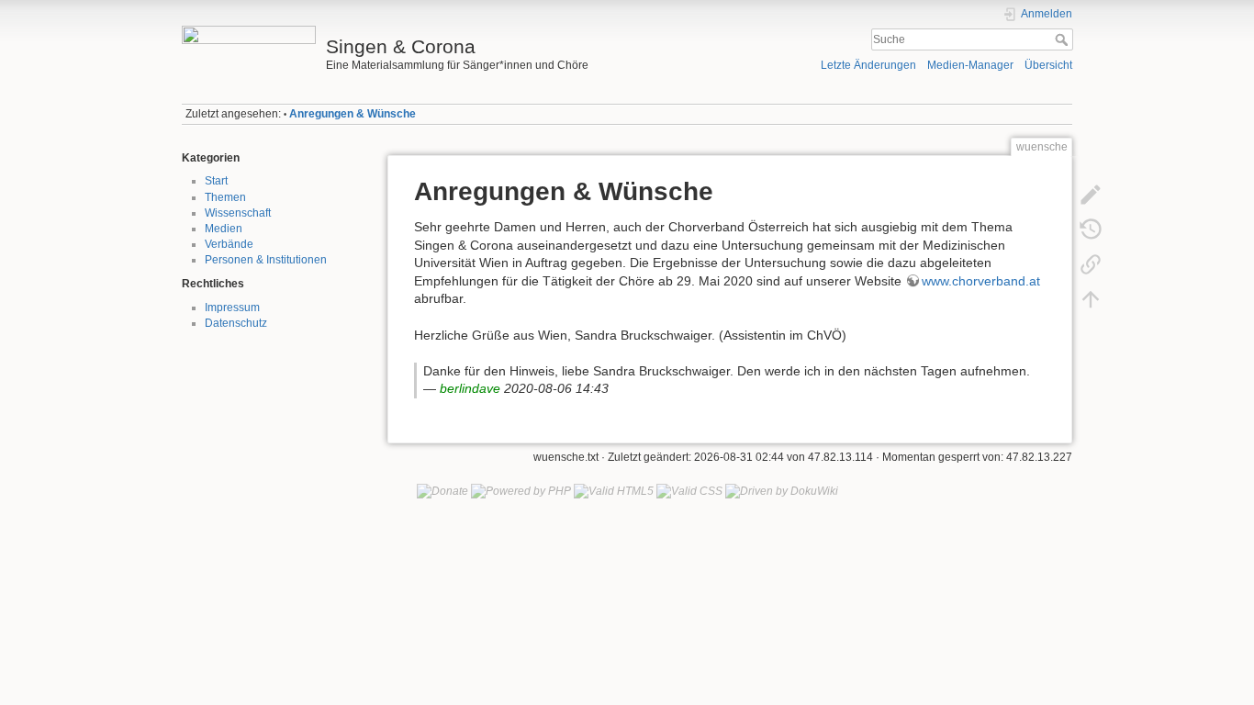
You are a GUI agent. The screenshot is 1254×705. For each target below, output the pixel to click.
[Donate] (442, 490)
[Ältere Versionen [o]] (1090, 229)
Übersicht (1048, 65)
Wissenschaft (238, 213)
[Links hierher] (1090, 264)
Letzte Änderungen (868, 65)
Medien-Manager (970, 65)
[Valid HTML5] (614, 490)
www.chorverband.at (981, 281)
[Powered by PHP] (521, 490)
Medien (223, 228)
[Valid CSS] (689, 490)
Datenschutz (236, 323)
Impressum (232, 307)
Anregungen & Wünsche (352, 113)
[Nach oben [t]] (1090, 299)
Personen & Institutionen (266, 259)
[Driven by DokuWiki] (781, 490)
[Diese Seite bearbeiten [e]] (1090, 194)
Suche (1063, 39)
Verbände (229, 244)
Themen (225, 197)
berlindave (470, 388)
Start (216, 180)
